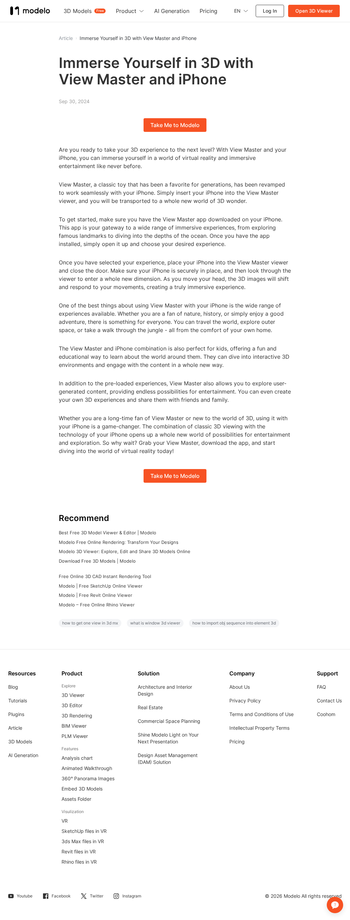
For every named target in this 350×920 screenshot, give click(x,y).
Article (15, 728)
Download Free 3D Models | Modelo (97, 561)
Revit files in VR (79, 851)
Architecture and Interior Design (165, 690)
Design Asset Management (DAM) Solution (168, 758)
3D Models (20, 741)
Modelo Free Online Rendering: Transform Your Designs (118, 542)
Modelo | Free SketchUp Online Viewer (101, 586)
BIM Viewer (74, 726)
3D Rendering (77, 715)
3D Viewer (73, 695)
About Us (239, 687)
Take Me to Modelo (175, 125)
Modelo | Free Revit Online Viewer (95, 595)
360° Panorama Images (88, 778)
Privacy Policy (245, 700)
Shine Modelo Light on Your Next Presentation (168, 738)
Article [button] (66, 38)
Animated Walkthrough (87, 768)
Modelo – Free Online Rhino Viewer (97, 604)
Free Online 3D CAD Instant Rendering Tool (105, 576)
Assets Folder (76, 799)
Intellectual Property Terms (259, 728)
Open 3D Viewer (314, 11)
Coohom (326, 714)
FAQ (321, 687)
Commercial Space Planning (169, 721)
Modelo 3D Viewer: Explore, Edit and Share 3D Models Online (124, 551)
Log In (270, 11)
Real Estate (150, 707)
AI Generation (23, 755)
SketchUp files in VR (84, 831)
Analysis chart (77, 758)
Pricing (237, 741)
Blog (13, 687)
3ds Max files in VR (83, 841)
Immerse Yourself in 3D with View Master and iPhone (138, 38)
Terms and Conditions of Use (261, 714)
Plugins (16, 714)
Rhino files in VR (79, 862)
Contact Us (329, 700)
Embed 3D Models (82, 789)
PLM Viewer (75, 736)
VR (65, 821)
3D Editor (72, 705)
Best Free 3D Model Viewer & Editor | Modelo (107, 532)
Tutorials (17, 700)
